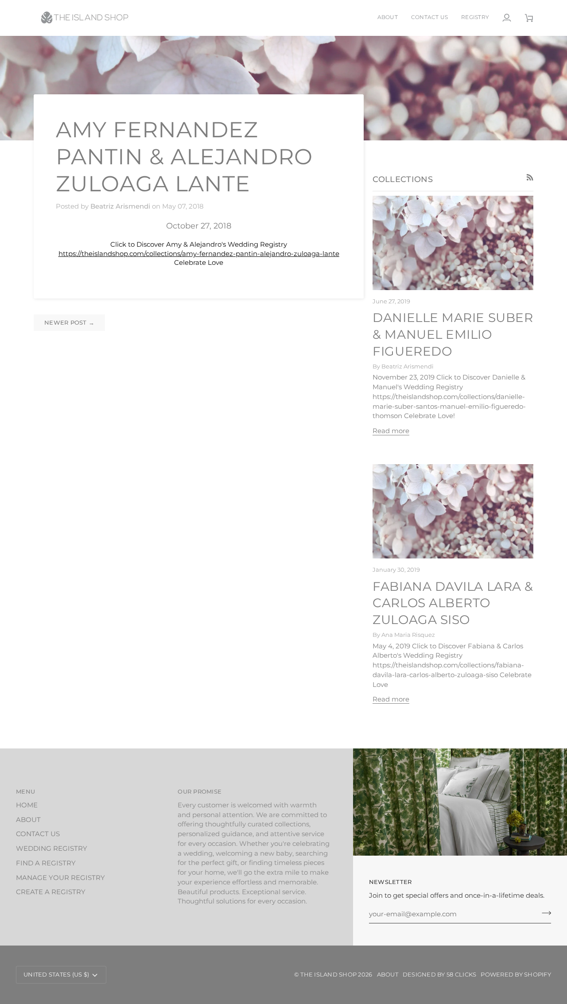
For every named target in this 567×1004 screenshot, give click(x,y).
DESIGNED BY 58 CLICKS (439, 974)
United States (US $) (56, 974)
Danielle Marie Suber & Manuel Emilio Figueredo (453, 334)
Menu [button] (25, 791)
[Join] (543, 913)
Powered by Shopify (516, 974)
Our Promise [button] (199, 791)
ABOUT (28, 820)
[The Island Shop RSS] (530, 177)
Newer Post (69, 322)
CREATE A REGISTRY (50, 892)
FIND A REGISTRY (46, 863)
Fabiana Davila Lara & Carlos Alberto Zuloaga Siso (453, 603)
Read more (391, 431)
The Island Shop (328, 974)
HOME (27, 805)
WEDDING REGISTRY (51, 849)
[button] (475, 17)
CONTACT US (38, 834)
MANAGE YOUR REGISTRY (60, 878)
